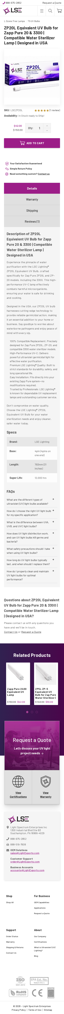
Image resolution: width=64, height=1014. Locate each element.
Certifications (40, 942)
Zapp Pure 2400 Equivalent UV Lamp (16, 691)
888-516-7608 (18, 844)
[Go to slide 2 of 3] (32, 712)
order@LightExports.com (25, 861)
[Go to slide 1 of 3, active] (27, 712)
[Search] (50, 11)
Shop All (10, 902)
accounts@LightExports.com (27, 870)
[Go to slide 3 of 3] (37, 712)
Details (32, 188)
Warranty (32, 199)
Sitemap (48, 1010)
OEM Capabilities (41, 902)
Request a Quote (51, 2)
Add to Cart (35, 143)
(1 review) (54, 110)
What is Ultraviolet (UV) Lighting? (44, 949)
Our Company (40, 936)
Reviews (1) (32, 221)
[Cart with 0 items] (59, 11)
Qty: (30, 128)
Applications (40, 908)
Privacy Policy (19, 1010)
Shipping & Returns (15, 947)
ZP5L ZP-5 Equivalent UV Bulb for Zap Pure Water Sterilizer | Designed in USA (45, 694)
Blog (36, 956)
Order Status (12, 936)
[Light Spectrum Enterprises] (12, 11)
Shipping (32, 210)
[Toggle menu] (42, 11)
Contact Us (11, 631)
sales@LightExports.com (24, 852)
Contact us (44, 173)
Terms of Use (35, 1010)
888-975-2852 (13, 2)
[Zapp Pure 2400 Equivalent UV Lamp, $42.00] (18, 674)
